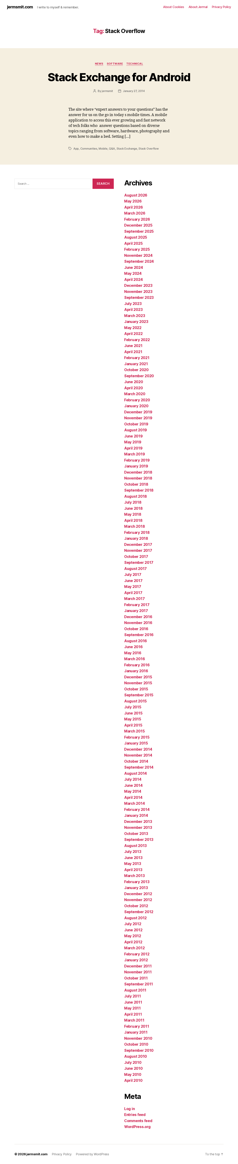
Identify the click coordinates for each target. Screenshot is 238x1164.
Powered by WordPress (92, 1154)
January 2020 (136, 406)
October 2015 (136, 689)
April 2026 (133, 207)
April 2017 (133, 593)
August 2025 (135, 237)
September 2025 (139, 231)
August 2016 (135, 641)
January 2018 (136, 538)
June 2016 (133, 647)
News (99, 63)
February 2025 (137, 249)
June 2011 (133, 1002)
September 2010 (138, 1050)
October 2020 (136, 370)
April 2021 (133, 352)
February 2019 (137, 460)
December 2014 (138, 749)
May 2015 (132, 719)
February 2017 (136, 605)
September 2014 (138, 767)
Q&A (112, 148)
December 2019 (138, 412)
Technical (134, 63)
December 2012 (138, 894)
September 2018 (138, 490)
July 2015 (132, 707)
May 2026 (133, 201)
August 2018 (135, 496)
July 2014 (132, 779)
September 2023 (139, 297)
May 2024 (133, 273)
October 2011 (136, 978)
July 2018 (132, 502)
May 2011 (132, 1008)
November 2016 (138, 623)
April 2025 (133, 243)
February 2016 (137, 665)
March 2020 (134, 394)
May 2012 (132, 936)
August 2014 (135, 773)
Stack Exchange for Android (119, 77)
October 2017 (136, 556)
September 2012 (138, 912)
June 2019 (133, 436)
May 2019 (132, 442)
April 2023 (133, 309)
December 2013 (138, 821)
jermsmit (107, 91)
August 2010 (135, 1056)
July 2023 (133, 303)
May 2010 (132, 1074)
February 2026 (137, 219)
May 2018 (132, 514)
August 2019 (135, 430)
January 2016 (136, 671)
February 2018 (137, 532)
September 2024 (139, 261)
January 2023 (136, 321)
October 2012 (136, 906)
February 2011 (136, 1026)
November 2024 (138, 255)
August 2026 (135, 195)
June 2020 (133, 382)
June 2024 (133, 267)
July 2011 (132, 996)
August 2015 (135, 701)
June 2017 (133, 581)
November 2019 (138, 418)
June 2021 (133, 346)
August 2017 (135, 568)
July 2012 (132, 924)
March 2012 (134, 948)
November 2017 (138, 550)
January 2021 (136, 364)
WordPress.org (137, 1127)
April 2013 (133, 870)
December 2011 (138, 966)
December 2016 (138, 617)
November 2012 (138, 900)
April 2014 (133, 797)
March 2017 (134, 598)
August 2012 (135, 918)
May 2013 (132, 863)
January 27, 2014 (134, 91)
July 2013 (132, 851)
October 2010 (136, 1044)
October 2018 (136, 484)
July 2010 (132, 1062)
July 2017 (132, 574)
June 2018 (133, 508)
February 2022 (137, 340)
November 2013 (138, 827)
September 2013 (138, 839)
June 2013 (133, 858)
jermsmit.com (20, 7)
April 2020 (133, 388)
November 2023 (138, 291)
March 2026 (134, 213)
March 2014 (134, 803)
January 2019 (136, 466)
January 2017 (136, 611)
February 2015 (136, 737)
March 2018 (134, 526)
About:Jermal (198, 7)
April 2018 (133, 520)
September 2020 (139, 376)
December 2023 (138, 285)
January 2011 (136, 1032)
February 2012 (136, 954)
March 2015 (134, 731)
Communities (88, 148)
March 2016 (134, 659)
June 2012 (133, 930)
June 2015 (133, 713)
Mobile (103, 148)
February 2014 (137, 809)
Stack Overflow (149, 148)
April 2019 (133, 448)
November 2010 (138, 1038)
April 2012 (133, 942)
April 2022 (133, 333)
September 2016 (138, 635)
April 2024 (133, 279)
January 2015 (136, 743)
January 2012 (136, 960)
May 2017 (132, 586)
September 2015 (138, 695)
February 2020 (137, 400)
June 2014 (133, 785)
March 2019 (134, 454)
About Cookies (173, 7)
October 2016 (136, 629)
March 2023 (134, 316)
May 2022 (132, 328)
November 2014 (138, 755)
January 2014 (136, 815)
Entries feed (135, 1115)
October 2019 (136, 424)
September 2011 (138, 984)
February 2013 (136, 882)
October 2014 (136, 761)
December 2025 (138, 225)
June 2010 (133, 1068)
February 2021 (136, 358)
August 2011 (135, 990)
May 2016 (132, 653)
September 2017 (138, 562)
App (76, 148)
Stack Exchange (127, 148)
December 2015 (138, 677)
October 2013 (136, 833)
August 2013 (135, 845)
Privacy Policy (221, 7)
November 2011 (138, 972)
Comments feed (138, 1121)
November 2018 (138, 478)
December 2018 (138, 472)
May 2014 (132, 791)
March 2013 (134, 876)
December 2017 (138, 544)
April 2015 (133, 725)
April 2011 (133, 1014)
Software (115, 63)
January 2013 (136, 888)
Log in (129, 1109)
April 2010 (133, 1080)
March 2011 (134, 1020)
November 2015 (138, 683)
